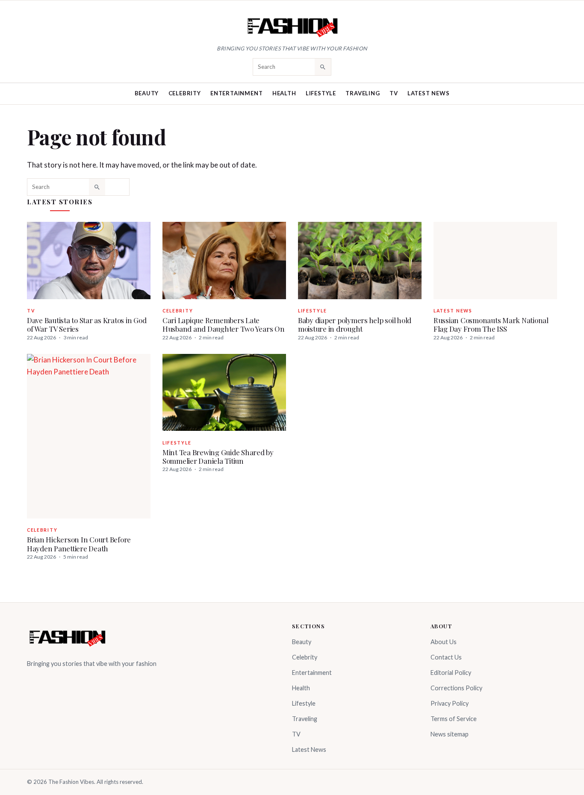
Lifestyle (321, 93)
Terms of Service (454, 718)
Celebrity (184, 93)
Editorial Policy (451, 672)
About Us (444, 641)
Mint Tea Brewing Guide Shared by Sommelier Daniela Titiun (218, 456)
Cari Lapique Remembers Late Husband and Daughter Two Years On (223, 324)
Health (284, 93)
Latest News (428, 93)
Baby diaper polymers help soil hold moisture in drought (354, 324)
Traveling (362, 93)
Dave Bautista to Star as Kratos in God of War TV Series (86, 324)
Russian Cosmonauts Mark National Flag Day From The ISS (491, 324)
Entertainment (236, 93)
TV (393, 93)
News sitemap (450, 734)
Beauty (147, 93)
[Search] (323, 67)
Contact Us (446, 657)
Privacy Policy (450, 703)
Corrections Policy (456, 688)
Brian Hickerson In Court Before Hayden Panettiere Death (79, 544)
